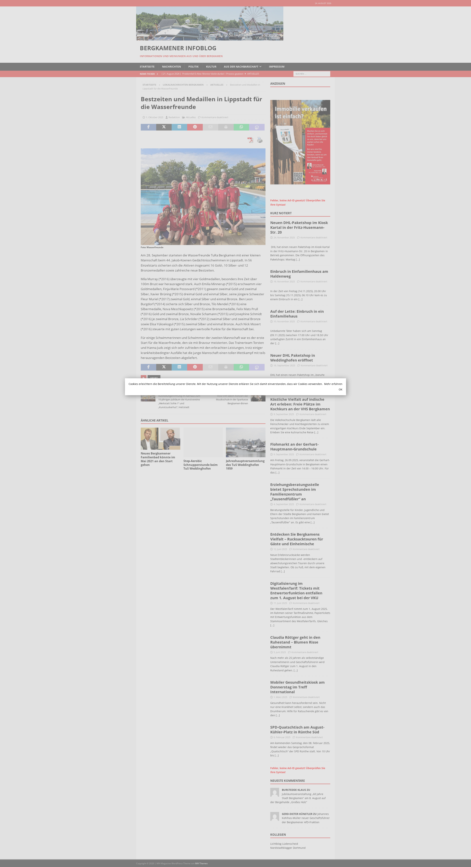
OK (340, 389)
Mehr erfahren (333, 384)
